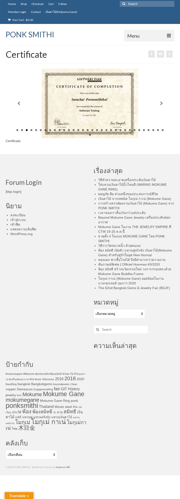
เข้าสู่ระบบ (18, 220)
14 (78, 130)
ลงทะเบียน (18, 215)
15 (83, 130)
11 (64, 130)
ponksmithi (22, 405)
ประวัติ (16, 412)
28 (144, 130)
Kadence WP (63, 467)
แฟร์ (18, 417)
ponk (74, 400)
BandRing (11, 384)
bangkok (24, 384)
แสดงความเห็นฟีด (23, 229)
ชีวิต (75, 407)
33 (90, 135)
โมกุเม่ (22, 422)
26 (134, 130)
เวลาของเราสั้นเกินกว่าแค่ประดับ (122, 213)
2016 (59, 379)
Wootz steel (63, 407)
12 (69, 130)
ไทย (14, 428)
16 (88, 130)
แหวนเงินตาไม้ (61, 417)
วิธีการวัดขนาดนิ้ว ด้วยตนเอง (119, 246)
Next (161, 103)
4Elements (48, 379)
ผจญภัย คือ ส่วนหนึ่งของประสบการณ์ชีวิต (128, 194)
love (19, 395)
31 (158, 130)
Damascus (25, 389)
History (74, 389)
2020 (80, 379)
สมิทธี (70, 411)
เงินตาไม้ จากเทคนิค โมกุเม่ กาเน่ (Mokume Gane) (134, 199)
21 (111, 130)
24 (125, 130)
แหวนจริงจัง (42, 417)
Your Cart (22, 20)
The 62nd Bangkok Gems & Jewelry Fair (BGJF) (134, 288)
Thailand (46, 407)
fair (57, 388)
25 (130, 130)
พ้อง (26, 411)
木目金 (26, 428)
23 (120, 130)
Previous (19, 103)
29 (149, 130)
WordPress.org (21, 234)
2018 (70, 378)
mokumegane (22, 400)
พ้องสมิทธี (42, 411)
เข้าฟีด (15, 224)
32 (163, 130)
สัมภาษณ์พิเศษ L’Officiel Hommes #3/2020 (129, 264)
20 (106, 130)
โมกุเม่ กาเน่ (48, 422)
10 (59, 130)
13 (74, 130)
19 (102, 130)
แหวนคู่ (27, 417)
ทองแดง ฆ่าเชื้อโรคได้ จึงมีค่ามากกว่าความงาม (131, 260)
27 (139, 130)
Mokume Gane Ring (55, 400)
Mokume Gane (63, 394)
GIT (64, 389)
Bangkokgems (41, 384)
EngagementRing (43, 389)
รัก (54, 412)
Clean (74, 384)
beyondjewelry (61, 384)
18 (97, 130)
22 (116, 130)
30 (153, 130)
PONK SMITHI (30, 34)
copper (11, 389)
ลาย (60, 412)
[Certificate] (151, 54)
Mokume (32, 394)
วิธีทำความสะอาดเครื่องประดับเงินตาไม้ (127, 180)
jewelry (11, 395)
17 (92, 130)
